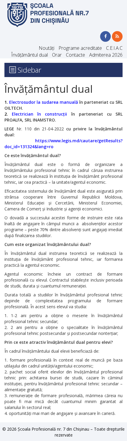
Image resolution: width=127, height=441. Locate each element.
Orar (57, 55)
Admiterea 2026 (106, 55)
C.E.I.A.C (114, 48)
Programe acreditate (80, 48)
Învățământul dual (29, 55)
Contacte (75, 55)
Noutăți (46, 48)
